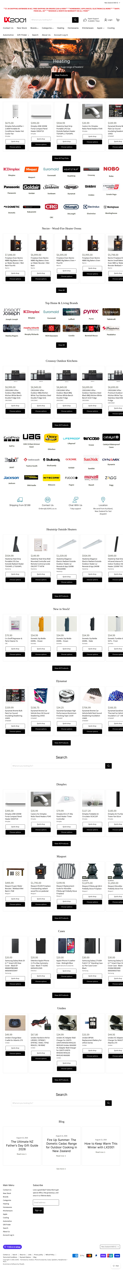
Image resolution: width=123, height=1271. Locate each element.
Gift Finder (22, 35)
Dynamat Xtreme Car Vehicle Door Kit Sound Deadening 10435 (40, 713)
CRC (6, 643)
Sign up (38, 1210)
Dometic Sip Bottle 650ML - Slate (89, 639)
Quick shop (15, 141)
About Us (46, 35)
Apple (100, 28)
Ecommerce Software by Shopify (13, 1264)
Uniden (7, 1043)
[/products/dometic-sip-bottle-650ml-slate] (92, 624)
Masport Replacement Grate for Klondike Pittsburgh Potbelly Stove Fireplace (66, 890)
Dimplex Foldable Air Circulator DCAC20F (90, 815)
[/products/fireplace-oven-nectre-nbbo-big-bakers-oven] (92, 243)
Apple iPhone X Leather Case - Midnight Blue (65, 961)
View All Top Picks (61, 158)
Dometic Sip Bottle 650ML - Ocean (38, 639)
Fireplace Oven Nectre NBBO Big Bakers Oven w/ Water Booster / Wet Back (40, 262)
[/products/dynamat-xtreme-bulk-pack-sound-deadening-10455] (15, 696)
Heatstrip (59, 136)
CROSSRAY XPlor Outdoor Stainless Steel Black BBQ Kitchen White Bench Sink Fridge (92, 394)
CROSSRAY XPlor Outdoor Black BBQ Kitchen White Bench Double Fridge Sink (13, 394)
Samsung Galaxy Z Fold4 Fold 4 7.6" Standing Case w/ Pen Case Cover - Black (92, 964)
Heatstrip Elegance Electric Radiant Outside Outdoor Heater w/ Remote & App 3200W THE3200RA (66, 564)
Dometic (33, 643)
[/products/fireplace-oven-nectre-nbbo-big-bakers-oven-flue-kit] (66, 243)
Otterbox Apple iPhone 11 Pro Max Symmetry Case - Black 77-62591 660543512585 (40, 964)
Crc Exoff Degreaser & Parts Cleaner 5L (13, 639)
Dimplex (7, 136)
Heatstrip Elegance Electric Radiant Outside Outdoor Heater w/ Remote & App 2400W (91, 563)
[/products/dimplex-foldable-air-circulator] (92, 799)
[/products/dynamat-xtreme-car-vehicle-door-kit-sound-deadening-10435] (41, 696)
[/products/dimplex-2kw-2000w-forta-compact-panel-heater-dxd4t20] (41, 111)
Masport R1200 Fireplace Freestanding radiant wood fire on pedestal (41, 888)
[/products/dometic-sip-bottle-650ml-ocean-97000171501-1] (41, 624)
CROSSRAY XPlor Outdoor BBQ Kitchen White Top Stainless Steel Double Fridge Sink (41, 394)
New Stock (22, 28)
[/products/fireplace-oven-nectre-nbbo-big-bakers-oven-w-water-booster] (41, 243)
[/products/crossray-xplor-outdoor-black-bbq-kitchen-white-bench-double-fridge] (66, 375)
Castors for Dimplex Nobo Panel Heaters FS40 (92, 127)
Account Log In (61, 35)
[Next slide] (116, 68)
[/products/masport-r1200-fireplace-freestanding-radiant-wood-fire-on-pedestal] (41, 871)
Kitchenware (87, 28)
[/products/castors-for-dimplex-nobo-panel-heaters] (92, 111)
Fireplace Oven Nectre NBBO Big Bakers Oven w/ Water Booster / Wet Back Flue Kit (14, 262)
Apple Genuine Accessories (64, 966)
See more (60, 1169)
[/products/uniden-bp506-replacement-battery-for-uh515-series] (92, 1023)
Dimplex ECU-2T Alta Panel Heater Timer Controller (64, 816)
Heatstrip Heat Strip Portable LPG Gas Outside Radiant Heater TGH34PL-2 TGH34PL (65, 130)
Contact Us (8, 28)
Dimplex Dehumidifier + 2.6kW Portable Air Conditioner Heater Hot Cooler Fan (14, 130)
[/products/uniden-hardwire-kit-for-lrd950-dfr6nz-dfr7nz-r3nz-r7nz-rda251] (41, 1023)
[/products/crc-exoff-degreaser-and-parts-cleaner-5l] (15, 624)
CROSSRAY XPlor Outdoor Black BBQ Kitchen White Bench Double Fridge (64, 394)
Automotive (8, 35)
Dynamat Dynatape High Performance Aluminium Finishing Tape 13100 (66, 713)
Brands (34, 28)
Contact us (6, 1255)
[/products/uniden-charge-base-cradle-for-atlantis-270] (15, 1023)
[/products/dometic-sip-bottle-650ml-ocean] (66, 624)
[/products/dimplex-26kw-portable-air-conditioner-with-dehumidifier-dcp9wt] (15, 111)
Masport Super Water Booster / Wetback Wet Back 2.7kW (14, 888)
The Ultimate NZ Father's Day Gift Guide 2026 (22, 1145)
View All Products (61, 425)
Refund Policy (50, 1255)
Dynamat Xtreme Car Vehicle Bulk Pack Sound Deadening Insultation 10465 (92, 714)
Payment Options (25, 1257)
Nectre (7, 268)
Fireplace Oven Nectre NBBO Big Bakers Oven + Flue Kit (66, 260)
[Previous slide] (6, 68)
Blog (34, 1257)
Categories (47, 28)
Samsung (8, 973)
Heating (60, 28)
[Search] (75, 20)
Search (35, 35)
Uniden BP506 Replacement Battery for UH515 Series (92, 1040)
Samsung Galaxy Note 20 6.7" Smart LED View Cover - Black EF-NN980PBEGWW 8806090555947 (15, 965)
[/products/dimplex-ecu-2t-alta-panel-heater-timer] (66, 799)
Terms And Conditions (10, 1257)
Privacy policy (38, 1255)
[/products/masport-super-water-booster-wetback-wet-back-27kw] (15, 871)
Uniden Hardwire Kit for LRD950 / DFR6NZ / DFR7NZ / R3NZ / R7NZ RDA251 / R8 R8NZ (40, 1041)
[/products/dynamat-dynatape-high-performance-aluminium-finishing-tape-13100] (66, 696)
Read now (21, 1154)
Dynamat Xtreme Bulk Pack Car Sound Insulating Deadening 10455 (13, 714)
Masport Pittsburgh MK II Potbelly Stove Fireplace (92, 887)
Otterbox (34, 971)
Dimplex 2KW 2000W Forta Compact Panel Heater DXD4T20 (39, 129)
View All (61, 290)
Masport (7, 894)
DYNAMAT (111, 136)
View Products (61, 75)
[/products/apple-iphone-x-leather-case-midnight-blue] (66, 946)
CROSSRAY (8, 400)
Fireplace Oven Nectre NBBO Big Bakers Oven (91, 259)
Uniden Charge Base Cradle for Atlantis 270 (14, 1039)
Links (29, 1255)
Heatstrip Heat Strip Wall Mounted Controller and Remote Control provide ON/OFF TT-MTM (40, 563)
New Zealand (111, 3)
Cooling (111, 28)
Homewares (73, 28)
